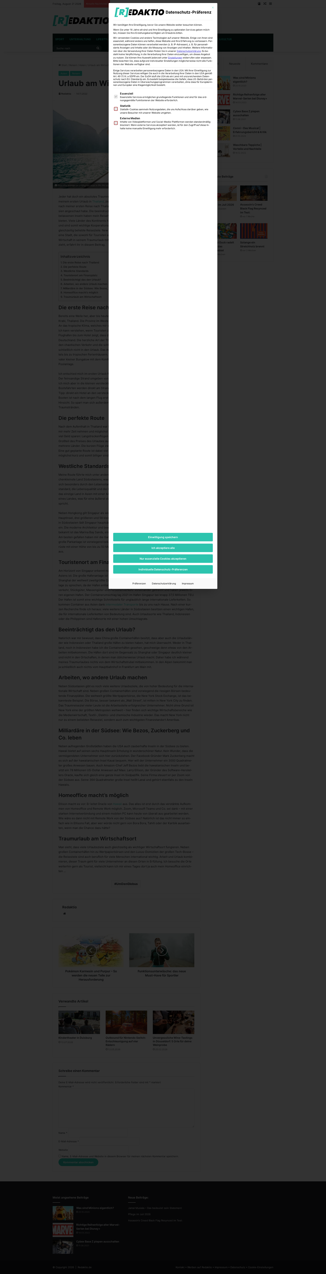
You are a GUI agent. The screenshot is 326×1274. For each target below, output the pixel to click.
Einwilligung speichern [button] (163, 537)
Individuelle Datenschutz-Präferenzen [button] (163, 569)
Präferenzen (139, 583)
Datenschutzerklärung (189, 51)
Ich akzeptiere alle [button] (163, 547)
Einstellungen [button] (175, 57)
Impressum (188, 583)
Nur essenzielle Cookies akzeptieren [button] (163, 558)
